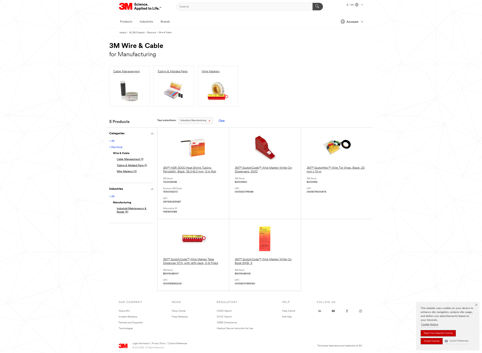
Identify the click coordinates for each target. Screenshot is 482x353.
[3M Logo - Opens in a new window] (140, 6)
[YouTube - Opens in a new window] (333, 311)
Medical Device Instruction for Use (235, 328)
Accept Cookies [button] (431, 341)
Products (126, 21)
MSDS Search (224, 311)
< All (111, 141)
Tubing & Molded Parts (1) (132, 165)
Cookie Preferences (177, 343)
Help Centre (288, 311)
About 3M (124, 311)
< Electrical (115, 147)
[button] (456, 341)
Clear (222, 120)
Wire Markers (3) (127, 171)
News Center (179, 311)
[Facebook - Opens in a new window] (347, 311)
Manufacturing (193, 120)
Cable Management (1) (130, 159)
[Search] (318, 6)
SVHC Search (224, 317)
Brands (165, 21)
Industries (146, 21)
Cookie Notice (429, 324)
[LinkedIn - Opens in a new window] (320, 311)
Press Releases (180, 317)
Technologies (126, 328)
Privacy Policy (159, 343)
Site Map (287, 317)
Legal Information (141, 343)
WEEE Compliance (227, 322)
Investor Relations (128, 317)
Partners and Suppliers (131, 322)
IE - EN (350, 5)
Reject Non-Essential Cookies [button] (438, 333)
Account (352, 22)
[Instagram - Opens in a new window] (360, 311)
